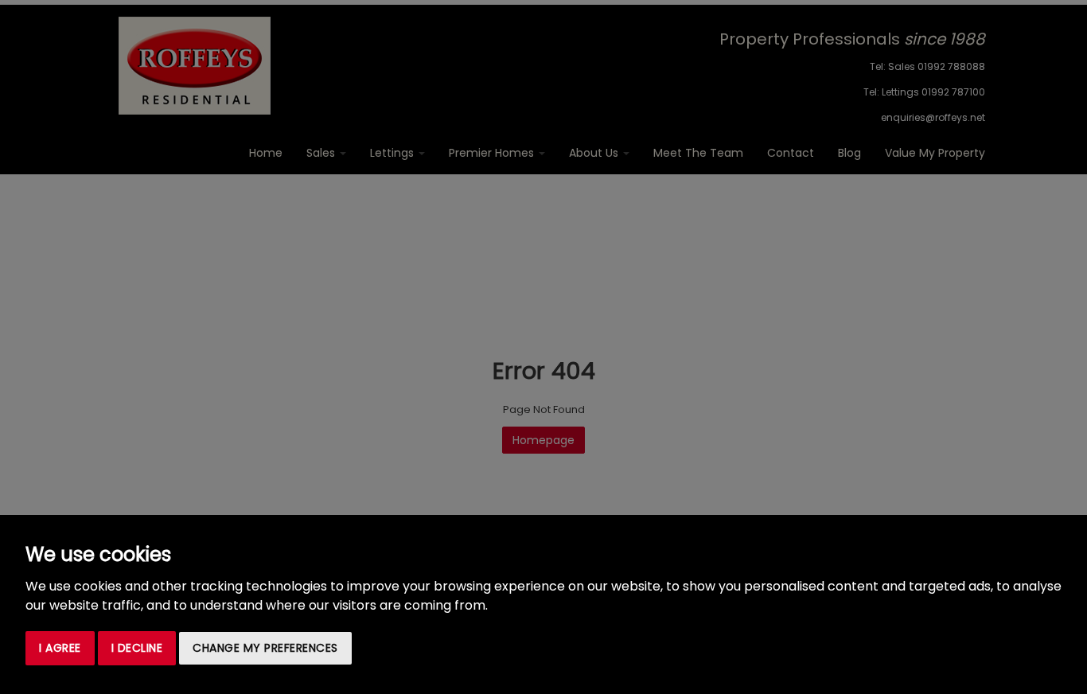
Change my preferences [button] (265, 648)
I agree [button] (60, 648)
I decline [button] (137, 648)
